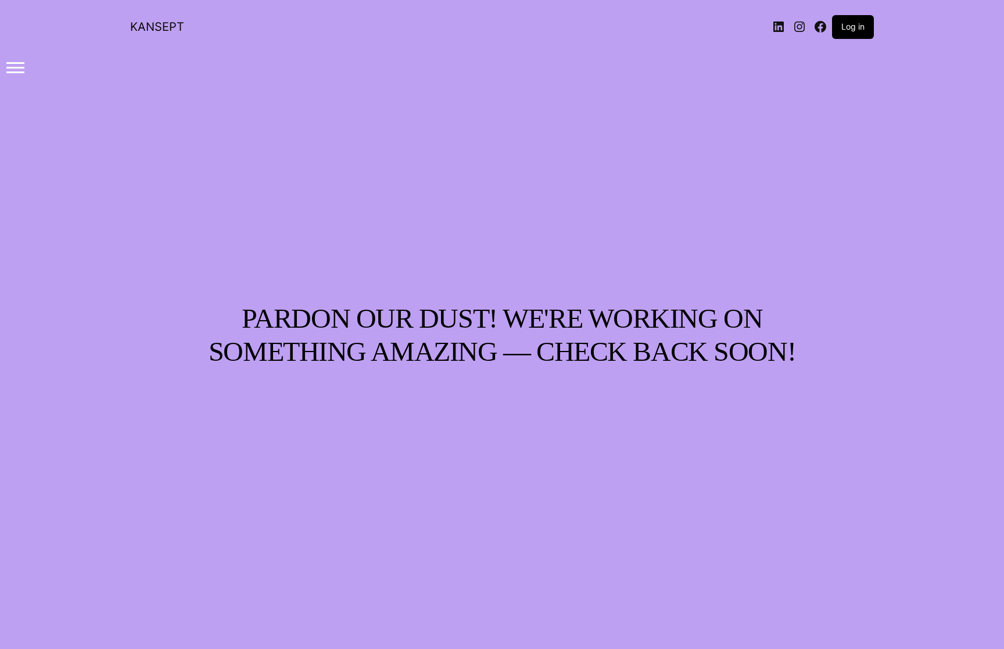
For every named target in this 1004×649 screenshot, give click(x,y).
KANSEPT (157, 27)
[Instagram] (799, 27)
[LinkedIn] (779, 27)
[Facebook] (820, 27)
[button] (15, 67)
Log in (853, 26)
